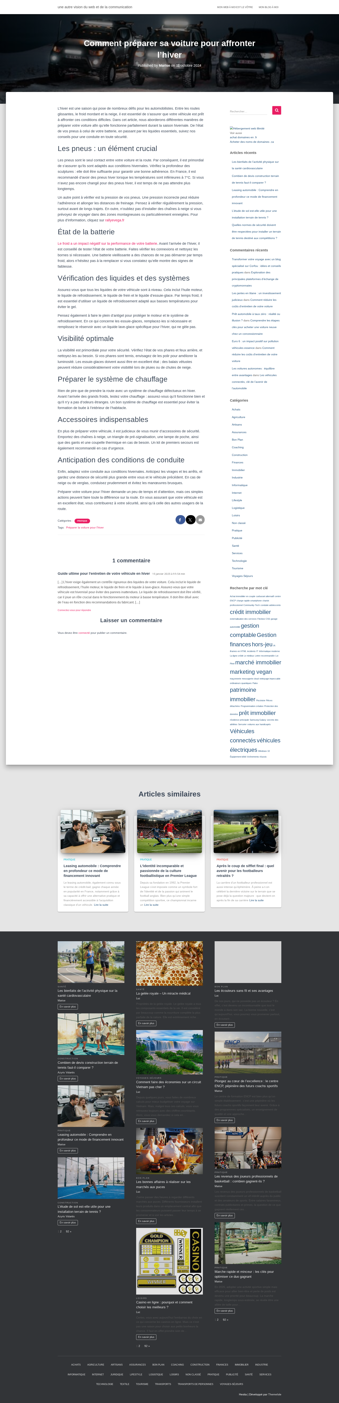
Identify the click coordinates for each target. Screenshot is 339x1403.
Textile (124, 1384)
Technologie (239, 560)
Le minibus (249, 656)
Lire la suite (101, 904)
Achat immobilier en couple (242, 596)
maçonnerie (235, 678)
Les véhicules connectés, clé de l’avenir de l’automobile (254, 382)
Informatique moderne (269, 651)
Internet (236, 492)
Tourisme (237, 568)
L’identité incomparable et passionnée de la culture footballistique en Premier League (168, 871)
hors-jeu (262, 644)
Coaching (238, 447)
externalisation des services (243, 619)
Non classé (239, 523)
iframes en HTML (238, 651)
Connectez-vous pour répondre (74, 610)
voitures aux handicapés (259, 724)
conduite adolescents (271, 605)
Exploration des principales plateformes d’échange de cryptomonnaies (255, 279)
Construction (240, 454)
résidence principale (239, 720)
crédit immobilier (250, 612)
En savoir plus (68, 1006)
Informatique (240, 485)
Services (237, 553)
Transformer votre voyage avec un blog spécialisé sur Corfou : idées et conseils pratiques (256, 266)
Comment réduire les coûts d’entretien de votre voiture (254, 354)
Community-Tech (251, 605)
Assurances (239, 432)
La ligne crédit (236, 656)
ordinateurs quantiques (241, 683)
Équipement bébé (238, 757)
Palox (255, 683)
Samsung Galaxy (258, 720)
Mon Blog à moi (268, 7)
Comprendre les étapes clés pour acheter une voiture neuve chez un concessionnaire (256, 327)
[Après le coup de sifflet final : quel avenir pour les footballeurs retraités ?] (246, 831)
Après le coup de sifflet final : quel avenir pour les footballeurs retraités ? (245, 871)
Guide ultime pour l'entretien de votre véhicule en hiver (104, 574)
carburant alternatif (265, 596)
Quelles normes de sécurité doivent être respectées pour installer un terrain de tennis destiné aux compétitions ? (256, 231)
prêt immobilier (257, 713)
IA (274, 645)
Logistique (238, 507)
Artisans (237, 424)
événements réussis (257, 757)
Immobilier (238, 470)
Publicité (237, 538)
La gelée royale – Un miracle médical (163, 993)
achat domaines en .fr (243, 137)
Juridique (116, 1374)
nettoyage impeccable (270, 678)
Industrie (237, 477)
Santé (235, 545)
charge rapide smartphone (249, 600)
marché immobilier (258, 662)
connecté (84, 632)
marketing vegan (251, 671)
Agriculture (238, 417)
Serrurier (242, 724)
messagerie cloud (250, 678)
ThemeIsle (274, 1394)
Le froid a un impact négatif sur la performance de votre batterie (107, 244)
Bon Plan (237, 439)
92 (67, 1231)
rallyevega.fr (114, 220)
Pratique (82, 521)
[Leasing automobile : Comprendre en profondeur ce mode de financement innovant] (93, 831)
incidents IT (252, 651)
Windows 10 (264, 751)
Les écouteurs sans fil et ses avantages (244, 991)
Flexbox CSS (263, 619)
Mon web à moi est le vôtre (235, 7)
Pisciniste (260, 700)
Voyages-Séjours (242, 575)
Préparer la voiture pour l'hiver (85, 527)
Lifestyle (237, 500)
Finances (237, 462)
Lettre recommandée (265, 656)
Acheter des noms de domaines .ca (252, 141)
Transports (163, 1384)
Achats (236, 409)
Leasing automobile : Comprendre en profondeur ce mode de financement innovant (255, 196)
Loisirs (236, 515)
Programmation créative (252, 706)
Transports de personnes (195, 1384)
